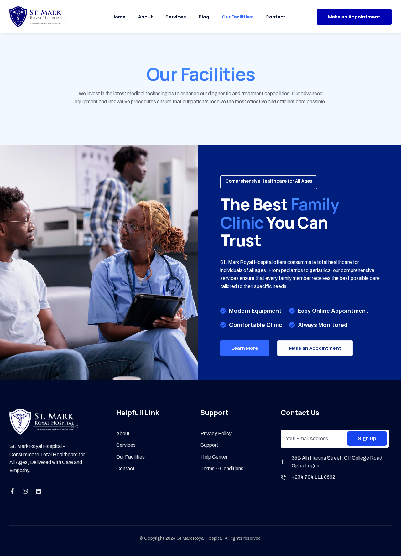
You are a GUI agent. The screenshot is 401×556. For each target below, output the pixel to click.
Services (175, 16)
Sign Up (367, 438)
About (145, 16)
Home (119, 16)
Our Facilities (237, 16)
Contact (275, 16)
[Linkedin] (38, 491)
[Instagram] (25, 491)
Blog (204, 16)
